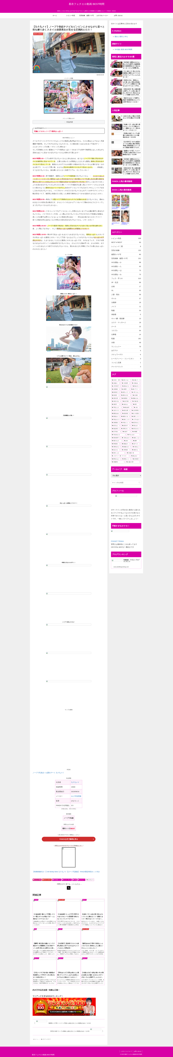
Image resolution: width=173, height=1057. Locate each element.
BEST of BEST (47, 879)
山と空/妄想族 (76, 796)
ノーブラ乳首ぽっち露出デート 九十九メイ (48, 773)
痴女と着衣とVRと (121, 36)
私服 (75, 879)
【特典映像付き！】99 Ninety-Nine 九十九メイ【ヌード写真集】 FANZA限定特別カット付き (66, 872)
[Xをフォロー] (68, 888)
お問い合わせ (137, 1051)
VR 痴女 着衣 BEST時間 (123, 49)
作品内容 (69, 122)
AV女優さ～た (57, 879)
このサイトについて (126, 1051)
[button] (139, 483)
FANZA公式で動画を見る (68, 839)
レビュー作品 (38, 879)
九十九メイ (75, 782)
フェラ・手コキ (67, 879)
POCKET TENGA (117, 541)
